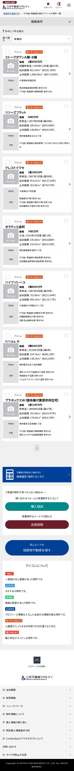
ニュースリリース (14, 706)
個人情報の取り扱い (16, 722)
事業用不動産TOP (11, 13)
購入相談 (37, 506)
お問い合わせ (9, 746)
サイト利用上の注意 (16, 754)
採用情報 (10, 698)
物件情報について (15, 714)
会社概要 (10, 689)
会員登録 (37, 524)
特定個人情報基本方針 (17, 730)
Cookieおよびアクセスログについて (24, 738)
